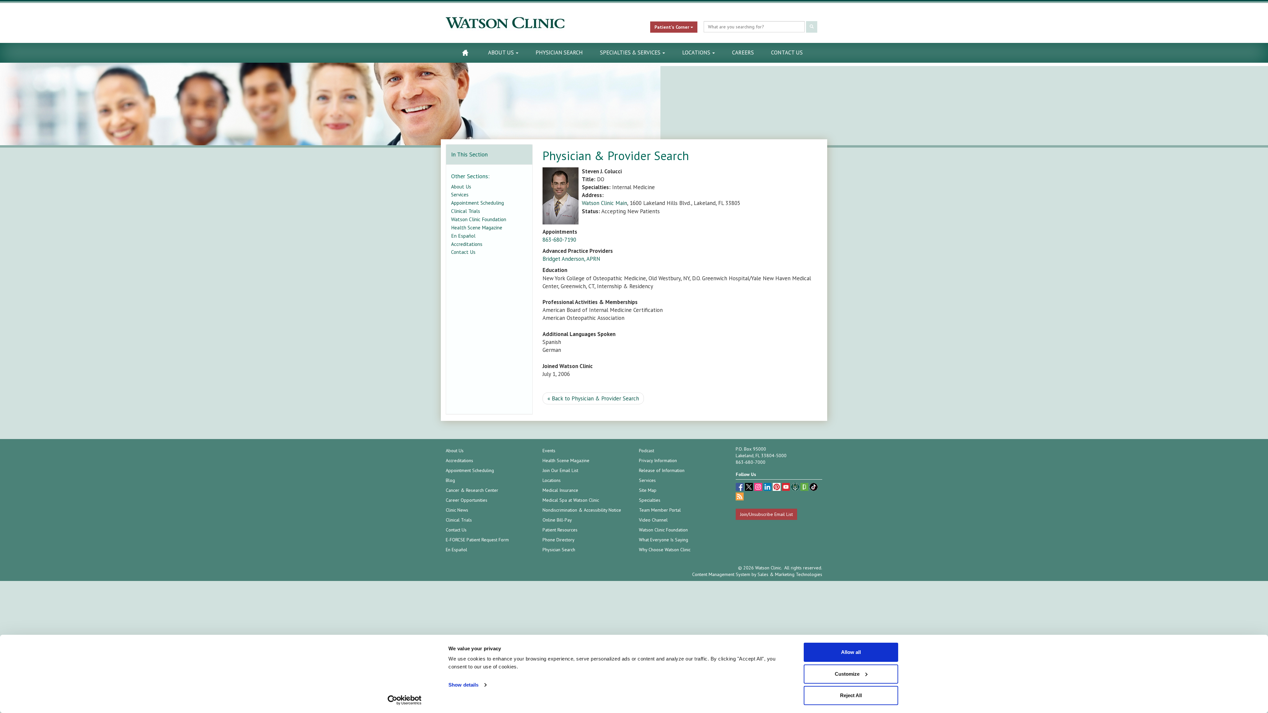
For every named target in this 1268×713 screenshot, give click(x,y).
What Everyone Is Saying (663, 540)
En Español (463, 235)
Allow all (851, 652)
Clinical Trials (465, 211)
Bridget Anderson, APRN (571, 258)
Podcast (646, 451)
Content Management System (721, 574)
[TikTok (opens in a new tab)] (814, 487)
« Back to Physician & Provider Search (593, 398)
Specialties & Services (631, 52)
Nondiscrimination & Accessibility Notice (582, 510)
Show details (463, 685)
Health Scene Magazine (476, 227)
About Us (501, 52)
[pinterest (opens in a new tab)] (777, 487)
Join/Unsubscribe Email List (766, 514)
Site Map (647, 490)
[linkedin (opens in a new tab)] (768, 487)
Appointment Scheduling (477, 202)
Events (549, 451)
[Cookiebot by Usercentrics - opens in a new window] (405, 700)
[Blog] (740, 497)
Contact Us (787, 52)
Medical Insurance (560, 490)
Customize (847, 674)
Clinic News (457, 510)
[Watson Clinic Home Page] (465, 52)
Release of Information (662, 470)
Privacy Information (658, 460)
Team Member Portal (660, 510)
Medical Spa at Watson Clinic (571, 500)
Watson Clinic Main (604, 203)
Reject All (851, 695)
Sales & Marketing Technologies (789, 574)
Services (460, 194)
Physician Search (559, 52)
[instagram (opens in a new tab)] (758, 487)
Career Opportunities (466, 500)
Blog (450, 480)
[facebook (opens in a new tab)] (740, 487)
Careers (743, 52)
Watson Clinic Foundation (478, 219)
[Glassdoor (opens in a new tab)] (805, 487)
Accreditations (466, 244)
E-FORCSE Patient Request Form (477, 540)
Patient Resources (560, 530)
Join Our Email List (560, 470)
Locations (697, 52)
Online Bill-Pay (557, 520)
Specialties (649, 500)
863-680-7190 (559, 239)
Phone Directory (559, 540)
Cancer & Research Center (472, 490)
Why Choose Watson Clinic (664, 550)
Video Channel (653, 520)
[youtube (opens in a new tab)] (786, 487)
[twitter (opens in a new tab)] (749, 487)
